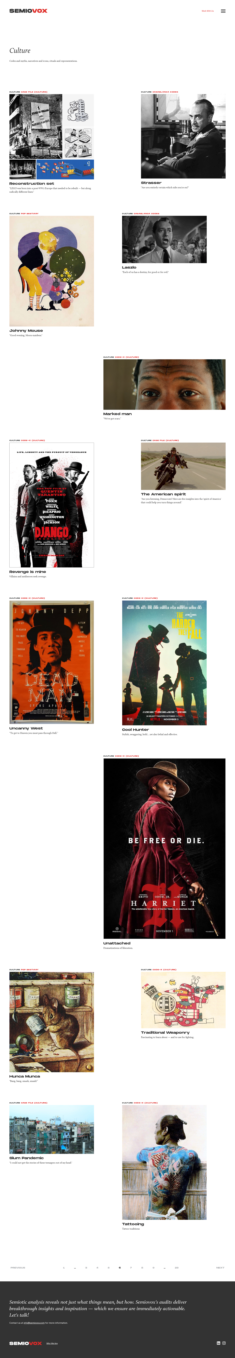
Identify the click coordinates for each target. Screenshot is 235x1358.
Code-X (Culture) (127, 357)
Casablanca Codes (165, 92)
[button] (223, 11)
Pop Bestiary (30, 214)
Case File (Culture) (34, 92)
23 (176, 1268)
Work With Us (208, 10)
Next (220, 1268)
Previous (18, 1268)
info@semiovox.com (34, 1322)
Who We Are (52, 1343)
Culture (14, 92)
